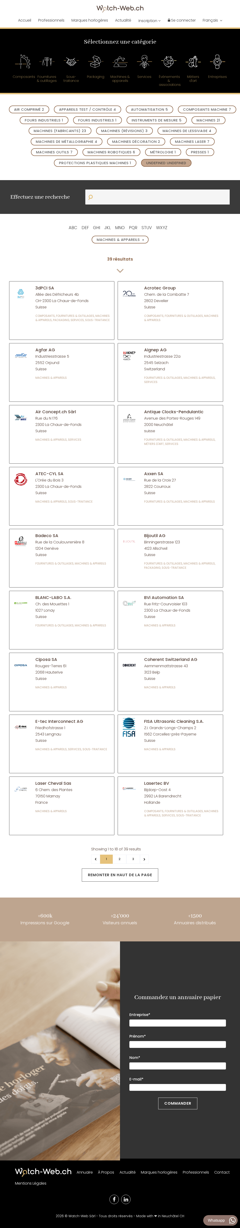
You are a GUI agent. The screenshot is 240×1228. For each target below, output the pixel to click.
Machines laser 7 (192, 141)
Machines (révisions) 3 (124, 130)
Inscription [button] (148, 20)
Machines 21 (208, 120)
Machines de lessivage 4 (187, 130)
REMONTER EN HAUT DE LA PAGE (120, 875)
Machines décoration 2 (136, 141)
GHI (96, 228)
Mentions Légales (30, 1183)
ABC (73, 228)
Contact (222, 1172)
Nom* (134, 1057)
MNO (120, 228)
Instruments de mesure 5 (157, 120)
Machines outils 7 (54, 152)
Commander (177, 1103)
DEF (85, 228)
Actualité (123, 20)
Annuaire (85, 1172)
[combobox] (212, 20)
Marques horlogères (89, 20)
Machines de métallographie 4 (66, 141)
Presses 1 (200, 152)
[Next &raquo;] (144, 859)
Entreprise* (139, 1014)
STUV (147, 228)
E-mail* (136, 1079)
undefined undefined (166, 162)
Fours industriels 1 (44, 120)
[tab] (22, 69)
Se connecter (183, 20)
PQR (133, 228)
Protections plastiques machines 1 (95, 162)
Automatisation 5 (149, 109)
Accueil (24, 20)
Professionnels (51, 20)
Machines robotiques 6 (111, 152)
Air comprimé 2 (29, 109)
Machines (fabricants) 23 (60, 130)
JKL (107, 228)
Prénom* (137, 1036)
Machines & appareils (120, 239)
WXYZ (161, 228)
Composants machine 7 (207, 109)
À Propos (106, 1172)
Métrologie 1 (163, 152)
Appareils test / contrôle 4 (87, 109)
